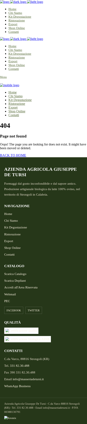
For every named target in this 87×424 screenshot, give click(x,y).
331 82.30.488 (19, 365)
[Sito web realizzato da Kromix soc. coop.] (43, 418)
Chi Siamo (11, 220)
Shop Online (12, 247)
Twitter (34, 310)
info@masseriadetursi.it (28, 379)
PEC (7, 301)
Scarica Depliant (15, 280)
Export (8, 241)
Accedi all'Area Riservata (21, 287)
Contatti (9, 254)
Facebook (14, 310)
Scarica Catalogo (15, 274)
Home (8, 214)
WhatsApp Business (17, 386)
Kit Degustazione (15, 227)
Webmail (10, 294)
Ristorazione (12, 234)
